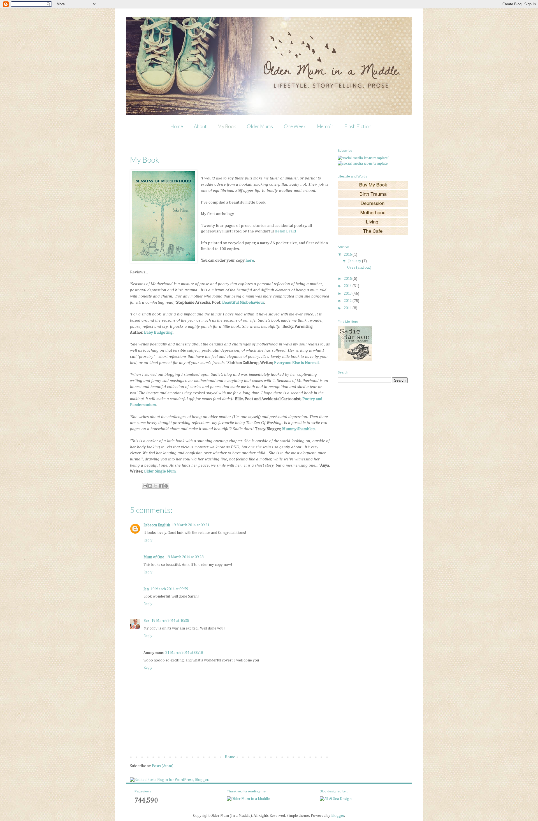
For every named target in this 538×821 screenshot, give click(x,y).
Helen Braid (285, 231)
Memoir (325, 126)
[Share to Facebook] (161, 486)
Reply (147, 540)
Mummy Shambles (298, 429)
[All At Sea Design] (336, 799)
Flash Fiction (357, 126)
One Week (295, 126)
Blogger (337, 816)
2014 (348, 286)
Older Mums (260, 126)
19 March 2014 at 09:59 (169, 589)
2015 (348, 279)
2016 (348, 255)
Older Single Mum (160, 471)
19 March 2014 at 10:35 (170, 621)
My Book (226, 126)
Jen (146, 589)
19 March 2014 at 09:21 (190, 525)
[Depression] (373, 206)
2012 (348, 301)
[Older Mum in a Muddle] (248, 799)
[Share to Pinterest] (166, 486)
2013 (348, 294)
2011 (348, 308)
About (200, 126)
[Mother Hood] (373, 215)
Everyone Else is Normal (296, 363)
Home (176, 126)
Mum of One (153, 557)
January (355, 261)
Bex (146, 621)
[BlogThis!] (150, 486)
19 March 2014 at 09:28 (184, 557)
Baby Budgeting (158, 332)
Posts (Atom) (162, 766)
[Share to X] (155, 486)
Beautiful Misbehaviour (243, 302)
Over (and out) (359, 267)
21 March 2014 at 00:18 (184, 653)
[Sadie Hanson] (355, 359)
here (249, 260)
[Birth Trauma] (373, 197)
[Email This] (145, 486)
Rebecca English (156, 525)
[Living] (373, 225)
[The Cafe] (373, 234)
